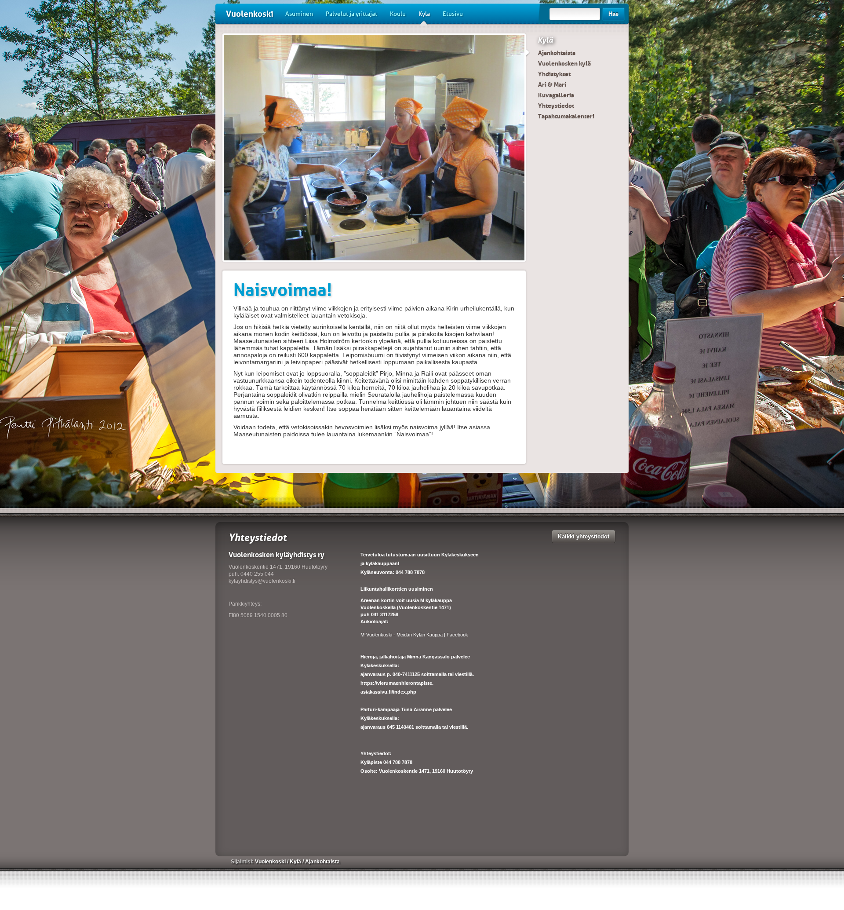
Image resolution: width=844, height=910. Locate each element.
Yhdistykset (554, 74)
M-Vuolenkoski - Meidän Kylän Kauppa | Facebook (414, 634)
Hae (613, 14)
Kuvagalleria (556, 95)
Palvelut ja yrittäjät (351, 14)
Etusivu (453, 14)
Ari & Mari (552, 84)
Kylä (424, 14)
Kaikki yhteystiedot (583, 536)
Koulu (398, 14)
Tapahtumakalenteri (566, 116)
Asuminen (299, 14)
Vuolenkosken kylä (564, 63)
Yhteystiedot (556, 106)
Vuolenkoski (249, 14)
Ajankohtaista (556, 53)
